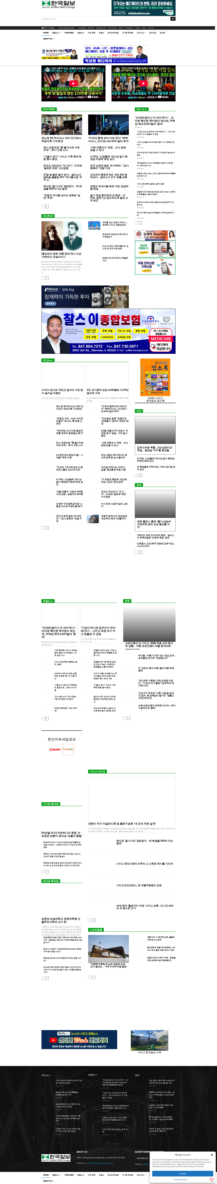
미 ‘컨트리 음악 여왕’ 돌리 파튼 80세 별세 (156, 669)
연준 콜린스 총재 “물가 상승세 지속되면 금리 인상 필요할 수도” (154, 524)
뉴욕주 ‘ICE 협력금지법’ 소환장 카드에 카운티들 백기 (69, 505)
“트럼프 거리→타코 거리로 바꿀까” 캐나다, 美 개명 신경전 (69, 421)
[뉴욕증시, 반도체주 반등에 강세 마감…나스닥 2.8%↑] (141, 1108)
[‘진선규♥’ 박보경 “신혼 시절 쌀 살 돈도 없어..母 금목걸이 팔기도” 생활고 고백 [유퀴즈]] (129, 697)
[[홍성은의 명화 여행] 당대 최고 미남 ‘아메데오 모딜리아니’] (61, 236)
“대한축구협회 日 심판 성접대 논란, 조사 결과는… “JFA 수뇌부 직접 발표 (108, 965)
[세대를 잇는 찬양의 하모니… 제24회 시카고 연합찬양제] (94, 225)
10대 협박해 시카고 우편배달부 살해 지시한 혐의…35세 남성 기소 (65, 652)
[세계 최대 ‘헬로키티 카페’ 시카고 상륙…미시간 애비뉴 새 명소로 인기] (101, 907)
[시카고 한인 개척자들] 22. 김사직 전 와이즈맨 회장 (115, 247)
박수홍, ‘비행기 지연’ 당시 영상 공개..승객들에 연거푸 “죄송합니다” (156, 656)
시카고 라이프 (97, 771)
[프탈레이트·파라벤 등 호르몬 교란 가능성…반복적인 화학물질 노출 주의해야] (86, 664)
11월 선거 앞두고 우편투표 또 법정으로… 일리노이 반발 (65, 687)
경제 (138, 485)
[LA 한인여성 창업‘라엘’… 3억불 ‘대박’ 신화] (47, 458)
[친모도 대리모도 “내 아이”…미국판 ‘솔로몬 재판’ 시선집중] (92, 494)
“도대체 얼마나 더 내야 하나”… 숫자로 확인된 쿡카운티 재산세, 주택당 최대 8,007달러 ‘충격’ (155, 120)
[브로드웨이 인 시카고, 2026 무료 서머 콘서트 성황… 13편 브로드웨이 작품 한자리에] (149, 624)
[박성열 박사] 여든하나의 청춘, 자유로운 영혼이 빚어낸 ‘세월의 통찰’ (61, 834)
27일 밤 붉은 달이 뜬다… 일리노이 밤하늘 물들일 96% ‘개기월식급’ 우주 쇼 (62, 177)
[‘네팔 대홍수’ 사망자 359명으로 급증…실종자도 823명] (47, 494)
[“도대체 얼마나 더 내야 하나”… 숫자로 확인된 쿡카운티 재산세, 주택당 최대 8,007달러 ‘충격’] (60, 615)
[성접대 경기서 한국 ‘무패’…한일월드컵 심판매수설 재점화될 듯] (140, 959)
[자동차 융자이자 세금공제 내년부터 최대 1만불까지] (92, 519)
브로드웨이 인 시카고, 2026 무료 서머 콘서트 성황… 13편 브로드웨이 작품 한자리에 (149, 644)
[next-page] (47, 206)
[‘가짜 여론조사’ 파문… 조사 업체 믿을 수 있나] (92, 446)
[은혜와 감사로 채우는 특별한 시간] (94, 261)
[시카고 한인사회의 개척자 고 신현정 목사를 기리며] (101, 863)
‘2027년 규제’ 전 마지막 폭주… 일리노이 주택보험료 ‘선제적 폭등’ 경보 (155, 536)
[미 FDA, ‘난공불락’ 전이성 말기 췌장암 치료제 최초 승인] (47, 482)
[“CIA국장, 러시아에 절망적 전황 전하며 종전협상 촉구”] (47, 433)
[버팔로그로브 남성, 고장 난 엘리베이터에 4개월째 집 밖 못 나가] (86, 653)
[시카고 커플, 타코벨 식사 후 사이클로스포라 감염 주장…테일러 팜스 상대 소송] (86, 676)
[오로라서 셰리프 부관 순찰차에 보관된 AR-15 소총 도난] (46, 676)
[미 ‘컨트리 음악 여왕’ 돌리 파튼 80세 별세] (129, 672)
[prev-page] (43, 206)
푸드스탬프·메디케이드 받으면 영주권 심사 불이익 (114, 456)
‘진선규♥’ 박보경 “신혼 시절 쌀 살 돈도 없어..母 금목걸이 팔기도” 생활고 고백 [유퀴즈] (156, 695)
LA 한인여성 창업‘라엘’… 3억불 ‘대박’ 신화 (69, 456)
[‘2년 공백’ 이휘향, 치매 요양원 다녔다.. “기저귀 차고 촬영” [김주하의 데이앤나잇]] (129, 684)
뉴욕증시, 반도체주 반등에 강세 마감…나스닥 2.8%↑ (156, 544)
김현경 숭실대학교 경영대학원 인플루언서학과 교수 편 (60, 920)
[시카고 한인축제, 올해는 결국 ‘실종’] (46, 664)
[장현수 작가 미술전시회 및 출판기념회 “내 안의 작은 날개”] (131, 798)
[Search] (173, 19)
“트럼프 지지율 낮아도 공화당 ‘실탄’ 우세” (61, 196)
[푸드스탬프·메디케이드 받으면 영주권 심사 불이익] (92, 458)
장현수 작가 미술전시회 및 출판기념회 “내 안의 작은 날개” (122, 823)
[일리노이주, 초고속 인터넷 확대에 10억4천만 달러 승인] (86, 699)
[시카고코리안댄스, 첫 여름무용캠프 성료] (101, 885)
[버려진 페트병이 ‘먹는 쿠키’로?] (46, 711)
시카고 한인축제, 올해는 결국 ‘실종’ (151, 184)
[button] (212, 1155)
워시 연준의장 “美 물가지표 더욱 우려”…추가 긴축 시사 (61, 148)
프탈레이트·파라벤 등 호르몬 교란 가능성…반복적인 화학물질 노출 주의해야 (105, 664)
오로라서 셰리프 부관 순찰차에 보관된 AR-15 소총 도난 (65, 676)
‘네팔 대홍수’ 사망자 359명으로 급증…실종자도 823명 (69, 492)
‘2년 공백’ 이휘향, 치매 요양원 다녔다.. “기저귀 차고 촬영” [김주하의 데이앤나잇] (156, 683)
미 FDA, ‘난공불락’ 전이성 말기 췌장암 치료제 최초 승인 (108, 158)
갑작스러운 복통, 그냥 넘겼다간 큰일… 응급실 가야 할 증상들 (154, 449)
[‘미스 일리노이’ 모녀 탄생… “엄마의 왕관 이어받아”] (46, 699)
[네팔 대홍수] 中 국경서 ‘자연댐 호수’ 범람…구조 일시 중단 (114, 433)
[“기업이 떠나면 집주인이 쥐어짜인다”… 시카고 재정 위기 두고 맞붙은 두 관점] (99, 615)
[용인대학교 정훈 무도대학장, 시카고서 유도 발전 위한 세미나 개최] (140, 949)
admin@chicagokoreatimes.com (99, 1163)
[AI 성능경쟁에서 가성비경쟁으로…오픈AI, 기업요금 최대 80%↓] (141, 1120)
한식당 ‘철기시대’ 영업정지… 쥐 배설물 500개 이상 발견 (62, 187)
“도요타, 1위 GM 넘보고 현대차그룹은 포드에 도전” (69, 468)
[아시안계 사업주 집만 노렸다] (92, 507)
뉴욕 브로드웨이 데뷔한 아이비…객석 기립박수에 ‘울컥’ (156, 706)
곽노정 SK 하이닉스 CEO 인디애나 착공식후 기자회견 (61, 140)
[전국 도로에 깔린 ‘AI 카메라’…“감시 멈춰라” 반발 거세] (47, 519)
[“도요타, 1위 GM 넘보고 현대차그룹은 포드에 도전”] (47, 470)
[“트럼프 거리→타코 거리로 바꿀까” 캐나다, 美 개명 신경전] (47, 421)
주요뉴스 (48, 360)
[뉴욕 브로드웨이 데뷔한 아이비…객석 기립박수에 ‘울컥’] (129, 709)
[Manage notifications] (212, 1179)
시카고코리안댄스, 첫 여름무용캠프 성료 (139, 885)
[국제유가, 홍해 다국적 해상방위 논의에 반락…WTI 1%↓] (141, 1132)
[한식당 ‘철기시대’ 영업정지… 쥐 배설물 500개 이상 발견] (101, 842)
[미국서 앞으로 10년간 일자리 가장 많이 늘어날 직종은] (63, 376)
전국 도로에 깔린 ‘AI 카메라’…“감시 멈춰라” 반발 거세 (109, 167)
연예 (127, 601)
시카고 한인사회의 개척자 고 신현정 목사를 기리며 (144, 863)
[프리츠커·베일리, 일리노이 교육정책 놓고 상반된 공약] (86, 711)
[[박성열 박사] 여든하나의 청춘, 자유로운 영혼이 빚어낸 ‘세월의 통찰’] (61, 819)
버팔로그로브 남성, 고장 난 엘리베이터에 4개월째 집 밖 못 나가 (105, 652)
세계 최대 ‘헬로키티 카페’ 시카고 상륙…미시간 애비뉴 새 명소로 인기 (145, 907)
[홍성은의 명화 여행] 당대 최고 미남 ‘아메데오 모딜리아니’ (61, 255)
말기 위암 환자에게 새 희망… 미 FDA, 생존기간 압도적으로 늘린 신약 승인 (109, 198)
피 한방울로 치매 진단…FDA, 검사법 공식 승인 (156, 468)
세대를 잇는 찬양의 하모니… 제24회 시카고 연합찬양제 (114, 223)
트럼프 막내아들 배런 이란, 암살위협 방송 (109, 187)
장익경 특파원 (51, 881)
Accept (182, 1173)
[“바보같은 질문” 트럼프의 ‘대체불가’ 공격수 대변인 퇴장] (92, 421)
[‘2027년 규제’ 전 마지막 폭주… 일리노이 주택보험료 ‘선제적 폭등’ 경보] (141, 1095)
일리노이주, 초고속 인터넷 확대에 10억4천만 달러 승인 (105, 699)
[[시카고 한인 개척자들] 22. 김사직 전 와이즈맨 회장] (94, 249)
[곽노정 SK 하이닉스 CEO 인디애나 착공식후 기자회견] (61, 124)
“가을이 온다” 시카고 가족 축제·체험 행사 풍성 (62, 158)
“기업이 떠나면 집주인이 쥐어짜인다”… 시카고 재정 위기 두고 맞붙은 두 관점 (98, 631)
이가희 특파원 (51, 804)
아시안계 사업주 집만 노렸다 (114, 505)
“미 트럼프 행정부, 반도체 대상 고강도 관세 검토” (114, 480)
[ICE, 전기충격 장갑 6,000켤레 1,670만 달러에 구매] (107, 376)
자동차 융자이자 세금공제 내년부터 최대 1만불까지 (114, 517)
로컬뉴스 (48, 601)
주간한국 (48, 216)
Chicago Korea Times (132, 649)
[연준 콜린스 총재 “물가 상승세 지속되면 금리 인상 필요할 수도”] (155, 504)
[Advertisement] (108, 577)
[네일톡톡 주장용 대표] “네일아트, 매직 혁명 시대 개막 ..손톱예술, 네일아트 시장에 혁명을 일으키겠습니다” (62, 939)
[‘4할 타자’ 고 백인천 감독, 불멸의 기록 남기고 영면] (140, 939)
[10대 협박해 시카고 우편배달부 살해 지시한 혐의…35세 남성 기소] (46, 653)
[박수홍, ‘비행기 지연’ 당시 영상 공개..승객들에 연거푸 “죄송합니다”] (129, 659)
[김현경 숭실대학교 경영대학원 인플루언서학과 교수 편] (61, 901)
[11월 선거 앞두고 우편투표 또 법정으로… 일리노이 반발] (46, 687)
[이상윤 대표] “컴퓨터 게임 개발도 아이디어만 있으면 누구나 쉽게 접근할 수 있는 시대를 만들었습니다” (62, 969)
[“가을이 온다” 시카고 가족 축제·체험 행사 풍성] (86, 687)
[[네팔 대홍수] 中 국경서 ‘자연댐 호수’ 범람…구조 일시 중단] (92, 433)
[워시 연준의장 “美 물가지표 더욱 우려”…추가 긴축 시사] (47, 446)
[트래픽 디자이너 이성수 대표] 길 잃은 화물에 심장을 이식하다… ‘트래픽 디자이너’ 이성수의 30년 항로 (62, 844)
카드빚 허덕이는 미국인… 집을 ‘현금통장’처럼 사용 (113, 468)
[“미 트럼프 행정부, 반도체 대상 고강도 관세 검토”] (92, 482)
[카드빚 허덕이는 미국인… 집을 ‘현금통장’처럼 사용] (92, 470)
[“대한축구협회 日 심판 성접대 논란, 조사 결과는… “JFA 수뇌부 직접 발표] (108, 949)
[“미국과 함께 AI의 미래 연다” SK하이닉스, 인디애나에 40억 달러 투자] (108, 124)
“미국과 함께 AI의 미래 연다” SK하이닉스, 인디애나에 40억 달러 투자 (108, 140)
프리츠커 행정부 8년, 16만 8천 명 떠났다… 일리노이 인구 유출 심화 (108, 176)
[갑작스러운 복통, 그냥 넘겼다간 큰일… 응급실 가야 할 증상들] (155, 430)
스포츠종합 (96, 929)
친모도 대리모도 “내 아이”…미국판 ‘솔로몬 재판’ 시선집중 (62, 167)
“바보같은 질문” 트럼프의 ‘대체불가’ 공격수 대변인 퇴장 (115, 421)
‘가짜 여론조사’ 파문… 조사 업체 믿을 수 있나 (108, 148)
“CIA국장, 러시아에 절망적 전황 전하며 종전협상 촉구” (69, 431)
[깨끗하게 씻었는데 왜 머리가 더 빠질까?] (94, 237)
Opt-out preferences (180, 1179)
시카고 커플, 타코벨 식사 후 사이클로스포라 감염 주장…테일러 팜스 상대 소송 (105, 676)
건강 (138, 411)
